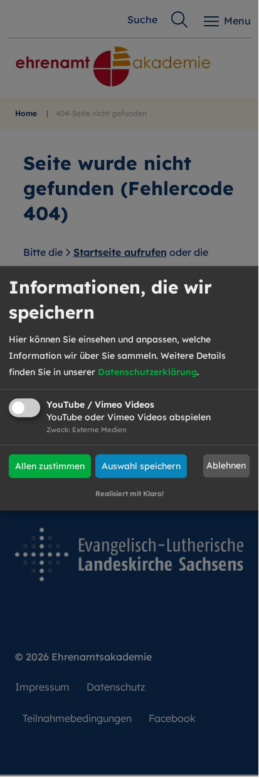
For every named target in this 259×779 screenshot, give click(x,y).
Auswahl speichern (141, 466)
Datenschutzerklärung (147, 372)
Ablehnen (226, 466)
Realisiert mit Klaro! (129, 493)
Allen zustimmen (50, 466)
